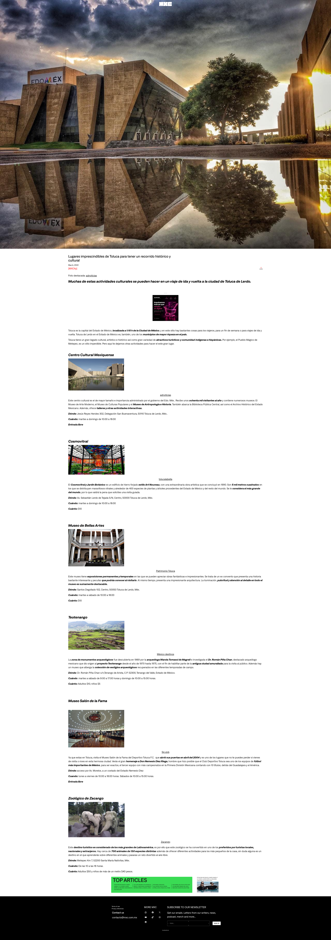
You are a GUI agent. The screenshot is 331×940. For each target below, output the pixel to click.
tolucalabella (165, 479)
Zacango (165, 841)
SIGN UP (216, 923)
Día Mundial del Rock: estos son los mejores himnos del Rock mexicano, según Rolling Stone (181, 886)
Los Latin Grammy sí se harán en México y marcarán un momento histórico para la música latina (142, 886)
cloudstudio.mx (165, 930)
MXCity (72, 268)
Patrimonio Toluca (165, 570)
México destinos (165, 654)
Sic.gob (165, 752)
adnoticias (91, 275)
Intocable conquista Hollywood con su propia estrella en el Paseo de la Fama (161, 886)
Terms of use (116, 906)
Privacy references (118, 909)
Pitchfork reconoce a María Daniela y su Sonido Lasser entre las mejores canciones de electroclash (123, 887)
